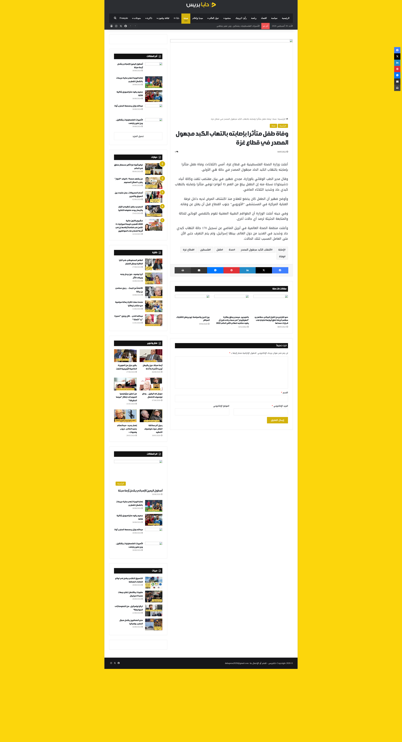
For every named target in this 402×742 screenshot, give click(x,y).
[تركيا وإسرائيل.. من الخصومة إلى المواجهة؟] (153, 610)
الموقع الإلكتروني (221, 406)
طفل (219, 249)
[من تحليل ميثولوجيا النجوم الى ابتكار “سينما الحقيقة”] (125, 384)
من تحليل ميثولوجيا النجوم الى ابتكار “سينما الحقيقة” (126, 397)
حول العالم (214, 18)
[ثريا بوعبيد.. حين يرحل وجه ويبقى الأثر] (153, 278)
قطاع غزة (188, 249)
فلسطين (204, 249)
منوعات (137, 18)
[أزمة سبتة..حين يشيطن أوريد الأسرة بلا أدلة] (151, 355)
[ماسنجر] (215, 270)
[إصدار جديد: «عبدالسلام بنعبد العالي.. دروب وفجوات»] (125, 415)
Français (124, 18)
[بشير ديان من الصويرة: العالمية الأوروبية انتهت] (125, 355)
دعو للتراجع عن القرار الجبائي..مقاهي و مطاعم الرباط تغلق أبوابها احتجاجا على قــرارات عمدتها (271, 320)
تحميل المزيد (138, 136)
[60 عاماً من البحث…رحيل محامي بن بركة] (153, 292)
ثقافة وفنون (163, 18)
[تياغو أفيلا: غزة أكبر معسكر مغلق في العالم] (153, 169)
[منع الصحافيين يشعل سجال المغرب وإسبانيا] (153, 624)
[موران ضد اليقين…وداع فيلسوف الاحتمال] (151, 384)
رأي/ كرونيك (241, 18)
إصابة (281, 249)
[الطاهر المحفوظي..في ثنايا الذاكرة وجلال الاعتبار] (153, 264)
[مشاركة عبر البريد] (199, 270)
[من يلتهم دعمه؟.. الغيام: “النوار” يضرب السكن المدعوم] (153, 183)
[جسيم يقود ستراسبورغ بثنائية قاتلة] (153, 96)
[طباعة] (183, 270)
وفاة (281, 256)
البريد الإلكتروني (280, 406)
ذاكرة (149, 18)
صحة (186, 18)
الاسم (284, 393)
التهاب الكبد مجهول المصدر (256, 249)
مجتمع (228, 18)
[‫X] (264, 270)
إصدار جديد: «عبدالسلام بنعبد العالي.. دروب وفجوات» (127, 428)
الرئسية (283, 126)
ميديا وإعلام (198, 18)
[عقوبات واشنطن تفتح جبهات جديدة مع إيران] (153, 596)
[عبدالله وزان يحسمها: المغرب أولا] (153, 110)
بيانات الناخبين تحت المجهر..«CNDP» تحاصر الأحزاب (238, 26)
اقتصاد (264, 18)
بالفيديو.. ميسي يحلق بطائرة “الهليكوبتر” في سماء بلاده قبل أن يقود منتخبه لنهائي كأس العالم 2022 (232, 320)
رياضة (254, 18)
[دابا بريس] (201, 5)
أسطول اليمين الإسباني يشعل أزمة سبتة (140, 490)
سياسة (274, 18)
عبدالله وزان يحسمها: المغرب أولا (128, 106)
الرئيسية (285, 18)
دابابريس (272, 663)
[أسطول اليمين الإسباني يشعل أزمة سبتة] (153, 68)
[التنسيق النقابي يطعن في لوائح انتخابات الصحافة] (153, 582)
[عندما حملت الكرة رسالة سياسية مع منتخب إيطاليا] (153, 306)
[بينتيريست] (231, 270)
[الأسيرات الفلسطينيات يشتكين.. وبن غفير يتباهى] (153, 124)
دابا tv (176, 18)
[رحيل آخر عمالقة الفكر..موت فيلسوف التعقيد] (151, 415)
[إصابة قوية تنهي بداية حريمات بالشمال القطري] (153, 82)
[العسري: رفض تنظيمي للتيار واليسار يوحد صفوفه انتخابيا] (153, 211)
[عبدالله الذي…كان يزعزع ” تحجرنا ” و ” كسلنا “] (153, 320)
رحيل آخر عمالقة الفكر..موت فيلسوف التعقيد (153, 428)
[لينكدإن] (248, 270)
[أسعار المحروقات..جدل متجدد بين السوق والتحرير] (153, 197)
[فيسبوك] (280, 270)
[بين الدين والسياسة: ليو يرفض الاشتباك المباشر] (192, 304)
